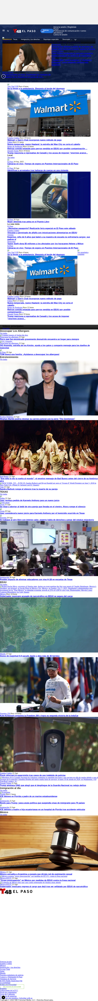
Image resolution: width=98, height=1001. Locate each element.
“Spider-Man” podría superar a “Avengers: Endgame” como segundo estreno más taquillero (72, 62)
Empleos (3, 989)
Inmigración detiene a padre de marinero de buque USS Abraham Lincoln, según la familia (73, 48)
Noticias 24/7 (45, 30)
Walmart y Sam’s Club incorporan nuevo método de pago (34, 140)
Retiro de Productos (15, 146)
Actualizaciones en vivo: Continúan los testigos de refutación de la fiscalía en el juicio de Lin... (26, 75)
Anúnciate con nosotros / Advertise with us (16, 998)
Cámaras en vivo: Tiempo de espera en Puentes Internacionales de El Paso (42, 164)
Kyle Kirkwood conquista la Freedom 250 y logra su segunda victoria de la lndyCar (39, 716)
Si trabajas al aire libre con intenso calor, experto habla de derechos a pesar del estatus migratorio (47, 520)
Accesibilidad (5, 983)
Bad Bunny (4, 476)
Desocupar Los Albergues (71, 39)
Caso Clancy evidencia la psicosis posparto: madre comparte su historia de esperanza (72, 54)
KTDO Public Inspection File (11, 981)
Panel (56, 29)
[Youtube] (32, 960)
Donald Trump (13, 151)
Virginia (10, 235)
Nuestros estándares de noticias (11, 975)
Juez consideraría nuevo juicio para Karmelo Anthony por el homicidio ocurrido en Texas (42, 513)
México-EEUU (6, 878)
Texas (15, 39)
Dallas (2, 498)
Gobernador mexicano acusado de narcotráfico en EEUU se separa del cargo (36, 596)
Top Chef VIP (13, 86)
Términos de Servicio (8, 979)
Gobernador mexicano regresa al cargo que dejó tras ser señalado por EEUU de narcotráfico (44, 886)
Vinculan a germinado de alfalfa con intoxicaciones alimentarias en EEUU (42, 233)
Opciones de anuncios (8, 996)
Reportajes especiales (51, 39)
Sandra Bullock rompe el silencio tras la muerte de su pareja (28, 489)
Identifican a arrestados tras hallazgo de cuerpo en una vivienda (37, 170)
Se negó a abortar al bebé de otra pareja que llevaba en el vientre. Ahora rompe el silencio (42, 507)
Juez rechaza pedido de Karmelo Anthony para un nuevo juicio (29, 500)
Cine (54, 58)
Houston (3, 518)
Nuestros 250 (5, 713)
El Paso (10, 162)
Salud (2, 971)
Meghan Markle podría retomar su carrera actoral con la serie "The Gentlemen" (37, 419)
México (3, 594)
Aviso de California (7, 994)
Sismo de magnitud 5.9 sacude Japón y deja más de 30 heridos (30, 656)
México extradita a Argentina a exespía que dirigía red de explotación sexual (36, 874)
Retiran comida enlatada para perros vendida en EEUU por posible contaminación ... (47, 148)
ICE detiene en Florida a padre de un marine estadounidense (28, 796)
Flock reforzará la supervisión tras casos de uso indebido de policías (32, 775)
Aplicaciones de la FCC (9, 990)
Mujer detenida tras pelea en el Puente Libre (28, 222)
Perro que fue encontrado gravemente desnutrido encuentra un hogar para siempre (39, 339)
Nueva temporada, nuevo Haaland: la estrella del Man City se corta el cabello (43, 144)
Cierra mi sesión (60, 35)
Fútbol (10, 142)
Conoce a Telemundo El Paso (11, 977)
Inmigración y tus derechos (30, 39)
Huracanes (11, 242)
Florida (3, 794)
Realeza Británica (7, 417)
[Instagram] (32, 938)
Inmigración (56, 44)
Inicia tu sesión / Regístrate (65, 27)
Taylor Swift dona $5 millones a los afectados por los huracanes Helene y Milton (45, 244)
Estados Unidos (58, 51)
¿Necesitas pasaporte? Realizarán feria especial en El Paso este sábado (41, 228)
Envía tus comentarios (8, 992)
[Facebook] (32, 916)
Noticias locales (6, 962)
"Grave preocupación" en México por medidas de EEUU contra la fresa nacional (38, 880)
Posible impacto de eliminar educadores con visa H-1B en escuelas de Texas (36, 579)
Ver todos (11, 157)
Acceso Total (5, 969)
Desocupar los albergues (9, 337)
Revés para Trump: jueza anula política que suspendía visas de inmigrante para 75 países (42, 803)
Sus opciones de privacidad (12, 987)
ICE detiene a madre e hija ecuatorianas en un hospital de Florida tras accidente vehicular (42, 809)
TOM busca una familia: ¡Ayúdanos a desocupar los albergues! (29, 354)
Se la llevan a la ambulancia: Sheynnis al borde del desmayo (36, 88)
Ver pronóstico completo (82, 253)
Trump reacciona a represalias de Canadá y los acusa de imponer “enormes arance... (47, 153)
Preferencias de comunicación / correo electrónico (70, 32)
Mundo (3, 654)
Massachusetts (8, 72)
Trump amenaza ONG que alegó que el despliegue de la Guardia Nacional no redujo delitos (43, 785)
